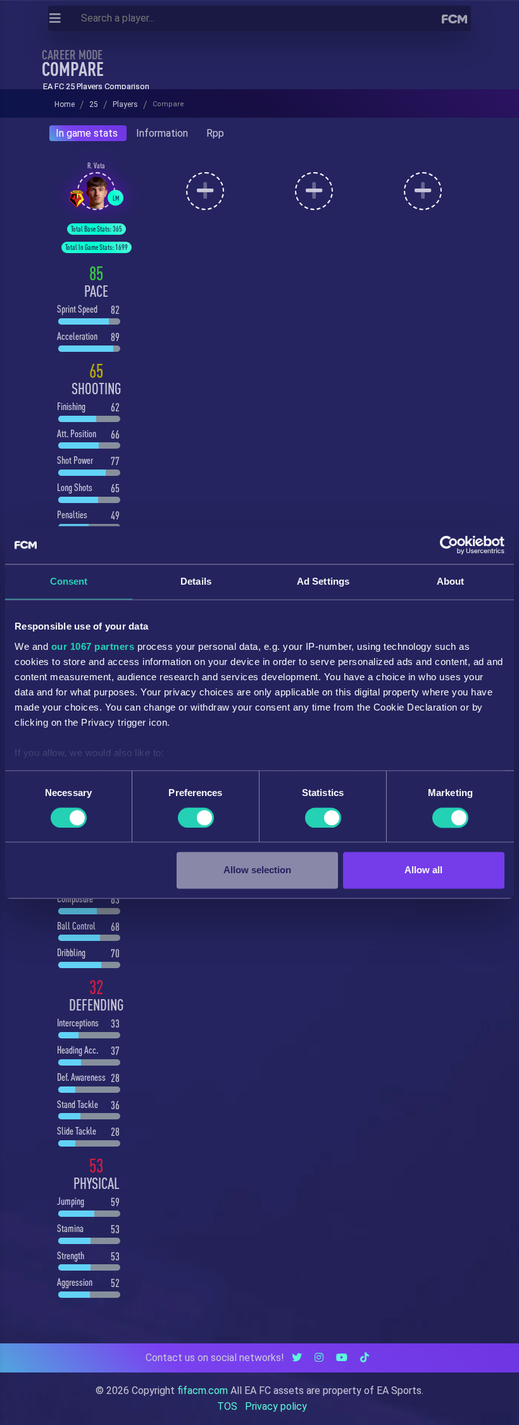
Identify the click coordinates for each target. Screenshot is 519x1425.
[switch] (196, 817)
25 (93, 104)
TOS (227, 1406)
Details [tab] (195, 581)
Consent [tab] (69, 581)
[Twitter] (297, 1358)
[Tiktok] (364, 1358)
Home (64, 104)
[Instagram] (319, 1358)
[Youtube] (341, 1358)
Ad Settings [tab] (323, 581)
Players (125, 104)
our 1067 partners (93, 646)
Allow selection (257, 870)
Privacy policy (276, 1406)
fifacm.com (202, 1391)
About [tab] (451, 581)
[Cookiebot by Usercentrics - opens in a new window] (449, 544)
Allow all (423, 870)
